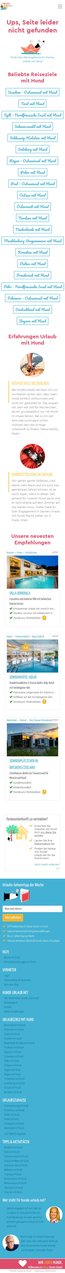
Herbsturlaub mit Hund (15, 1179)
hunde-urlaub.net (18, 1271)
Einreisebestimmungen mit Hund (20, 962)
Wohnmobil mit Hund (14, 1128)
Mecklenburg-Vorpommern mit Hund (32, 240)
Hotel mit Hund (11, 1119)
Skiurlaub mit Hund (13, 1187)
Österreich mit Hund (32, 206)
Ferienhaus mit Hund (14, 1110)
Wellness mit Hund (13, 1170)
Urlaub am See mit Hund (15, 1165)
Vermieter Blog (11, 984)
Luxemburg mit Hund (14, 1083)
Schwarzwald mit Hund (32, 126)
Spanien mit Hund (12, 1052)
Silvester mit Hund (13, 1192)
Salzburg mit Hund (32, 149)
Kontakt (8, 1007)
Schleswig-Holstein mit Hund (32, 138)
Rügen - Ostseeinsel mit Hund (32, 160)
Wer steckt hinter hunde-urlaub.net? (21, 998)
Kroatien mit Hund (32, 252)
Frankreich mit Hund (32, 275)
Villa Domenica (20, 593)
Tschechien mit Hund (14, 1079)
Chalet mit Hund (11, 1114)
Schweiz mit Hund (12, 1065)
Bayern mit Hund (32, 321)
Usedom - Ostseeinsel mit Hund (32, 92)
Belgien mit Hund (12, 1074)
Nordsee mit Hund (32, 218)
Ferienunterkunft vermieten (17, 980)
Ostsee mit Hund (33, 195)
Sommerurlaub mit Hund (16, 1156)
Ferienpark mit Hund (14, 1123)
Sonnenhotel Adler (23, 677)
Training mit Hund (12, 1174)
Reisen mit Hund (12, 957)
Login (6, 975)
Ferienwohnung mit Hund (16, 1106)
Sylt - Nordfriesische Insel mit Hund (32, 115)
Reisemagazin (11, 1002)
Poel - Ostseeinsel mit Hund (32, 183)
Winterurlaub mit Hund (15, 1183)
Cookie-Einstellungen (14, 1011)
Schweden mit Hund (13, 1056)
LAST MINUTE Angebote (15, 1134)
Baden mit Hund (11, 1152)
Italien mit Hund (33, 263)
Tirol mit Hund (32, 103)
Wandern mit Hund (13, 1147)
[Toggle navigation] (60, 6)
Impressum (39, 1271)
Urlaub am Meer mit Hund (16, 1161)
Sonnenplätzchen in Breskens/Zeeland (24, 764)
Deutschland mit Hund (32, 309)
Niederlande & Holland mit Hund (19, 1043)
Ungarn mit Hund (12, 1070)
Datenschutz (50, 1271)
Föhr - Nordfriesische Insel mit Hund (33, 286)
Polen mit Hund (32, 172)
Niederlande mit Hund (33, 229)
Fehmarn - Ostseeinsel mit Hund (32, 298)
